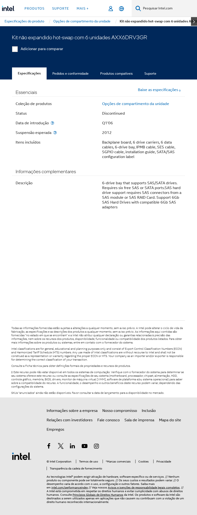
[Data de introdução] (52, 123)
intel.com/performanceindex (69, 487)
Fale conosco (108, 420)
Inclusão (149, 410)
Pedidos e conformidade (70, 73)
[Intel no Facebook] (49, 446)
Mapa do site (170, 420)
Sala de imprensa (139, 420)
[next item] (194, 21)
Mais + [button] (83, 8)
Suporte (150, 73)
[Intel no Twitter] (61, 446)
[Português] (121, 8)
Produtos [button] (34, 8)
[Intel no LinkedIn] (72, 446)
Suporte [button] (60, 8)
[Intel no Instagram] (96, 446)
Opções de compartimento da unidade (135, 103)
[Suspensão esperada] (55, 133)
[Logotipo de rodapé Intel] (21, 456)
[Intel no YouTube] (84, 446)
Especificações (29, 73)
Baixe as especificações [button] (158, 89)
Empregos (55, 429)
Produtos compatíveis (116, 73)
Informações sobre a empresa (72, 410)
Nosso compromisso (119, 410)
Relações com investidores (69, 420)
